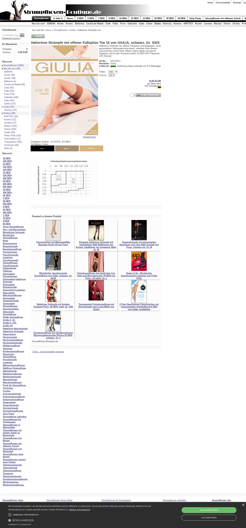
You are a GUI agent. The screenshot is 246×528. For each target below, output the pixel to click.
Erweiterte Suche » (11, 38)
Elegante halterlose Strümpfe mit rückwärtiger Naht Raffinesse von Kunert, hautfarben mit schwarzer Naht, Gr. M (96, 246)
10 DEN (123, 18)
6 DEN (91, 18)
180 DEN (7, 178)
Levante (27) (10, 122)
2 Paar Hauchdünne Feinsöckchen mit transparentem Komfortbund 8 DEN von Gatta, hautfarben (139, 307)
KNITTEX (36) (11, 116)
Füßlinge (7, 271)
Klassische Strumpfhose (9, 355)
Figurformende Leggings (10, 256)
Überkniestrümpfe (12, 476)
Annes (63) (9, 75)
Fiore (123, 23)
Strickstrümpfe (10, 408)
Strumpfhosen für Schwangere (12, 420)
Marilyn (218, 23)
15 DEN (146, 18)
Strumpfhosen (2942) (14, 65)
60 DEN (6, 209)
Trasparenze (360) (13, 142)
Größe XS (8, 325)
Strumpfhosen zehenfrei (174, 500)
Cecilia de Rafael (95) (14, 84)
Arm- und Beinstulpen (14, 229)
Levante (208, 23)
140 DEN (7, 169)
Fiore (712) (9, 94)
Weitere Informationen (79, 510)
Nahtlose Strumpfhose (14, 368)
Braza (70, 18)
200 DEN (7, 184)
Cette (108, 23)
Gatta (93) (9, 100)
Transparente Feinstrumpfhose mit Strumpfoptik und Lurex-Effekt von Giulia (96, 307)
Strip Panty (195, 18)
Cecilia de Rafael (94, 23)
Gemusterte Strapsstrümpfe (11, 299)
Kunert (198, 23)
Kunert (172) (10, 119)
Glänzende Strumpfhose (9, 313)
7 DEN (101, 18)
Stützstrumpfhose (12, 470)
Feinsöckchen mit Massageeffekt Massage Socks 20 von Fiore (53, 243)
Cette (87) (9, 87)
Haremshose (9, 334)
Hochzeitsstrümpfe (12, 343)
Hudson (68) (9, 113)
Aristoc (69, 23)
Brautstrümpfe (10, 246)
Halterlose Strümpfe (13, 331)
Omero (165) (10, 129)
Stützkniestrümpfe (12, 465)
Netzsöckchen (10, 379)
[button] (10, 514)
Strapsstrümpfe (11, 405)
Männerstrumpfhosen (14, 365)
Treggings (8, 473)
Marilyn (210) (10, 126)
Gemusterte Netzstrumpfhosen (12, 294)
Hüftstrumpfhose (11, 345)
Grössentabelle (223, 2)
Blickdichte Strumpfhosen (10, 236)
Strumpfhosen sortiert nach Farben (14, 460)
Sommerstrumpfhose (14, 396)
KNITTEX (188, 23)
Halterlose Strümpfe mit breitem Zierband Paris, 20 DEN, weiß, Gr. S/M (53, 305)
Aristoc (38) (9, 78)
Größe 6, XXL (10, 323)
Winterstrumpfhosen (13, 485)
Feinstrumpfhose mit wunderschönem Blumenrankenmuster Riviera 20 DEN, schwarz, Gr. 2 (53, 335)
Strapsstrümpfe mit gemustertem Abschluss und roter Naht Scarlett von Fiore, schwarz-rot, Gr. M (139, 244)
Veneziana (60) (11, 145)
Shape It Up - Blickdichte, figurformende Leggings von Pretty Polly (139, 276)
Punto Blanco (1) (12, 138)
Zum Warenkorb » (18, 55)
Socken (7, 391)
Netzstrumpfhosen (12, 382)
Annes (60, 23)
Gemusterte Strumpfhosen (10, 304)
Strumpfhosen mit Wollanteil (12, 450)
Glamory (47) (10, 110)
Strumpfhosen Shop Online (59, 500)
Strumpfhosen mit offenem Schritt (222, 18)
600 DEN (7, 212)
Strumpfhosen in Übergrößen (11, 426)
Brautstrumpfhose (12, 249)
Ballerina (79, 23)
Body (5, 240)
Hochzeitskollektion (13, 340)
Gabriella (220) (11, 97)
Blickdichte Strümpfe (14, 232)
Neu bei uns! (38, 23)
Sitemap (237, 2)
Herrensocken (10, 337)
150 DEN (7, 175)
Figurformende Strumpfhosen (10, 261)
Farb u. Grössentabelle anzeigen (48, 351)
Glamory (167, 23)
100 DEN (7, 161)
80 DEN (6, 224)
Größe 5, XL (9, 320)
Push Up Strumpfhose (14, 385)
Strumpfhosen (41, 18)
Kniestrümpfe (10, 359)
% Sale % (58, 18)
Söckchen (8, 388)
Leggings (8, 362)
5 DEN (80, 18)
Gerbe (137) (10, 103)
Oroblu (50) (9, 132)
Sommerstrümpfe (12, 394)
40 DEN (6, 195)
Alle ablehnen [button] (209, 518)
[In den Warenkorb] (148, 95)
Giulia (157, 23)
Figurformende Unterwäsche (10, 266)
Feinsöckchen (10, 252)
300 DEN (7, 192)
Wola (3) (8, 148)
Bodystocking (10, 243)
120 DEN (7, 167)
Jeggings (7, 348)
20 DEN (158, 18)
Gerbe (149, 23)
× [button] (243, 505)
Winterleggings (11, 482)
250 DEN (7, 187)
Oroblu (236, 23)
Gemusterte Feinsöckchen (10, 275)
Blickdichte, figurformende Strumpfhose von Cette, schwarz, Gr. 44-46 (53, 276)
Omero (227, 23)
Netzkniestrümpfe (12, 376)
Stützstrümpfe (10, 468)
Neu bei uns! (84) (12, 68)
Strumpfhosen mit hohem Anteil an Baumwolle (12, 433)
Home (210, 2)
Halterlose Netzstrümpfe (15, 328)
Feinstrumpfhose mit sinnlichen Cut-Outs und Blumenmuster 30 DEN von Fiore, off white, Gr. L (96, 276)
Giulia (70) (9, 107)
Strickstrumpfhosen (13, 411)
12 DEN (134, 18)
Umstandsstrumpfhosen (15, 479)
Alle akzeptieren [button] (209, 510)
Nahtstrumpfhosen (12, 374)
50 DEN (181, 18)
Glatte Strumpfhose (13, 317)
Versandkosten (155, 86)
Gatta (141, 23)
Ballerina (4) (10, 81)
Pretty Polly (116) (12, 135)
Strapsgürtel (9, 402)
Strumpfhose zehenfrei (14, 416)
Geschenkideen (11, 309)
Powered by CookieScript (19, 524)
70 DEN (6, 218)
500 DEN (7, 204)
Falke (115, 23)
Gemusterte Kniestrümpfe (10, 285)
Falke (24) (9, 91)
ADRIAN (51, 23)
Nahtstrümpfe (10, 371)
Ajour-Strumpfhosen (13, 226)
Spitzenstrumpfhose (13, 399)
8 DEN (112, 18)
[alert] (123, 515)
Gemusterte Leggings (14, 290)
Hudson (178, 23)
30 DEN (170, 18)
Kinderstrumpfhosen (13, 351)
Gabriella (132, 23)
